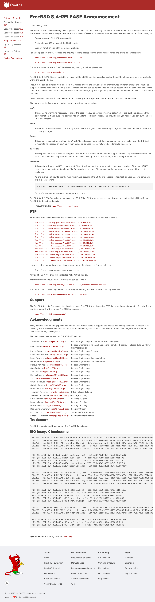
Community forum (106, 563)
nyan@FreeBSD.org (59, 392)
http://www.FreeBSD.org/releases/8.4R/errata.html (58, 63)
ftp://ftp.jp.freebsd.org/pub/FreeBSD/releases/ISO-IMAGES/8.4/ (64, 243)
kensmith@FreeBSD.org (52, 346)
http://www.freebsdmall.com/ (65, 206)
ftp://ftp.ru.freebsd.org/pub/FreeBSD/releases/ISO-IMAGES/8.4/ (64, 246)
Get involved (104, 557)
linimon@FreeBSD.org (54, 402)
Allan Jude (67, 536)
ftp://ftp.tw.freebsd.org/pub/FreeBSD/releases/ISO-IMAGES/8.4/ (64, 252)
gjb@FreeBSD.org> (52, 368)
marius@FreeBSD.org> (55, 388)
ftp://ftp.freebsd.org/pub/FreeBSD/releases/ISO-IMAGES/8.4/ (63, 223)
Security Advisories (53, 584)
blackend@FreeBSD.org (57, 358)
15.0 (21, 29)
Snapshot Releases (12, 40)
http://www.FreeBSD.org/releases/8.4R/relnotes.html (59, 58)
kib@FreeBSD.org (59, 354)
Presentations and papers (83, 568)
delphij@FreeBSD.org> (47, 378)
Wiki (73, 584)
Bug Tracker (103, 578)
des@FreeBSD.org (60, 409)
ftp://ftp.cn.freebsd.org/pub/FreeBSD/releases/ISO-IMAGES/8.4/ (64, 231)
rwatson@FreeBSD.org (56, 351)
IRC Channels (104, 573)
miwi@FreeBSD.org (52, 405)
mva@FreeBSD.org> (59, 365)
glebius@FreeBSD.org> (55, 385)
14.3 (21, 36)
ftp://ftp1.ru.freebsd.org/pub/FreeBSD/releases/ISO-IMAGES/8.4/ (65, 249)
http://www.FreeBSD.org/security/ (50, 314)
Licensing (129, 563)
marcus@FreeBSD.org (59, 395)
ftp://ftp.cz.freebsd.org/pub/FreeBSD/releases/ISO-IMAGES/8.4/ (64, 234)
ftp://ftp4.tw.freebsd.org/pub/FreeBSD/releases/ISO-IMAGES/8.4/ (65, 255)
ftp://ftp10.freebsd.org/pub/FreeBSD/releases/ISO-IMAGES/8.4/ (64, 228)
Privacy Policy (131, 568)
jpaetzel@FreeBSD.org (54, 341)
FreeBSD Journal (52, 568)
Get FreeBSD (50, 573)
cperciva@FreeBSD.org (55, 412)
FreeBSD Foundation (53, 563)
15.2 (6, 54)
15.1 (5, 25)
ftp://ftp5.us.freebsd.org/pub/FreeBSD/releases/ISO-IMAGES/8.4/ (65, 257)
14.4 (21, 33)
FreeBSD (48, 557)
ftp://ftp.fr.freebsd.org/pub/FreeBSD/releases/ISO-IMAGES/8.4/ (64, 240)
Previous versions (79, 573)
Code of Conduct (52, 578)
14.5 (6, 47)
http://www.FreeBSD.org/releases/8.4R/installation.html (61, 294)
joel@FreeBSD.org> (50, 371)
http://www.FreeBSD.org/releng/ (49, 72)
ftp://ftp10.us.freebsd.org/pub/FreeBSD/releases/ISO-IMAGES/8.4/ (65, 260)
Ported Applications (13, 58)
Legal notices (131, 573)
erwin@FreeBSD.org (54, 398)
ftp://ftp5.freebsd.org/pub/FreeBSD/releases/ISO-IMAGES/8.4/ (63, 225)
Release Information (13, 18)
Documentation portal (81, 557)
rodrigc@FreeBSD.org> (57, 382)
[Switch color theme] (7, 583)
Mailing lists (103, 568)
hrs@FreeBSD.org (51, 361)
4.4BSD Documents (80, 578)
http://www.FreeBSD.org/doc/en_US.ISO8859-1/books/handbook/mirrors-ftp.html (71, 285)
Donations (129, 557)
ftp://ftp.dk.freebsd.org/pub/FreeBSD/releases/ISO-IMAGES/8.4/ (64, 237)
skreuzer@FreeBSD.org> (57, 375)
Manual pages (77, 563)
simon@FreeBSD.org (59, 415)
